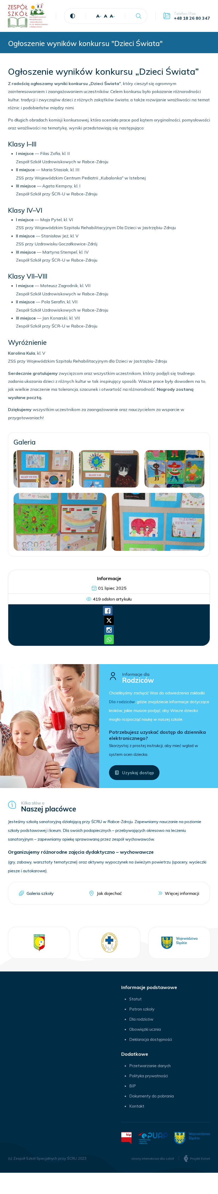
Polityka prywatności (148, 1075)
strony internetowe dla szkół (152, 1159)
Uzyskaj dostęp (138, 772)
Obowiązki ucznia (145, 1029)
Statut (135, 999)
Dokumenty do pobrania (151, 1096)
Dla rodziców (141, 1019)
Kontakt (136, 1106)
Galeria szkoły (40, 893)
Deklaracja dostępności (150, 1039)
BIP (132, 1085)
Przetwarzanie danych (150, 1065)
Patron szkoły (141, 1009)
